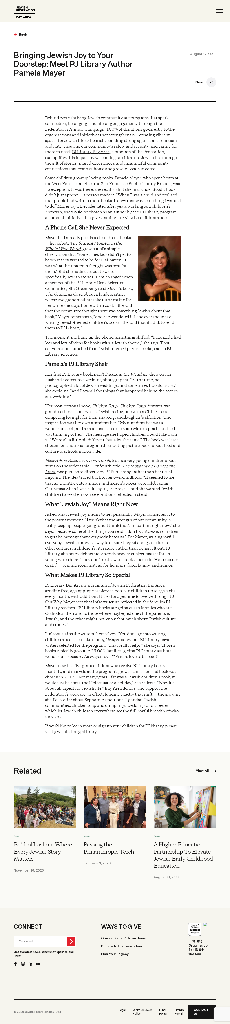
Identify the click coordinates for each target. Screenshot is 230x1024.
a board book (97, 461)
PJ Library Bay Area (91, 152)
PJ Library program (158, 212)
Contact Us (201, 1012)
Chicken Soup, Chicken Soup (118, 406)
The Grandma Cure (63, 294)
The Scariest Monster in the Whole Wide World (83, 246)
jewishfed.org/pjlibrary (75, 732)
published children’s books (106, 238)
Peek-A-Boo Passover (64, 461)
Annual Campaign (86, 130)
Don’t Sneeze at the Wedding (120, 374)
